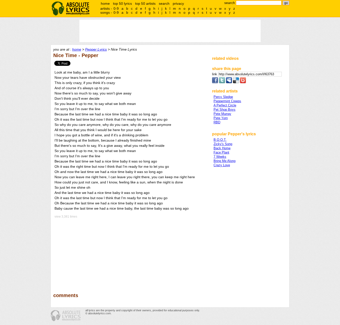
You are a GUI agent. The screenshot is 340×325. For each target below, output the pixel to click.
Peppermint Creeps (227, 101)
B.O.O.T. (220, 140)
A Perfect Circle (225, 105)
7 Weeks (220, 157)
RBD (217, 122)
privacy (178, 3)
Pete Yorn (221, 118)
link (215, 74)
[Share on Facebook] (215, 82)
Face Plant (221, 152)
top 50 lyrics (122, 3)
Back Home (222, 148)
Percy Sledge (223, 97)
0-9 (116, 8)
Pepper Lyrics (96, 49)
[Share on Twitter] (222, 82)
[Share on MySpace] (229, 82)
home (105, 3)
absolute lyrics (70, 8)
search (164, 3)
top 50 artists (145, 3)
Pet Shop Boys (224, 109)
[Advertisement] (130, 252)
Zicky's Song (223, 144)
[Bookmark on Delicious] (236, 82)
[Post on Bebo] (243, 82)
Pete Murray (222, 114)
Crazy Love (222, 165)
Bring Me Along (224, 161)
